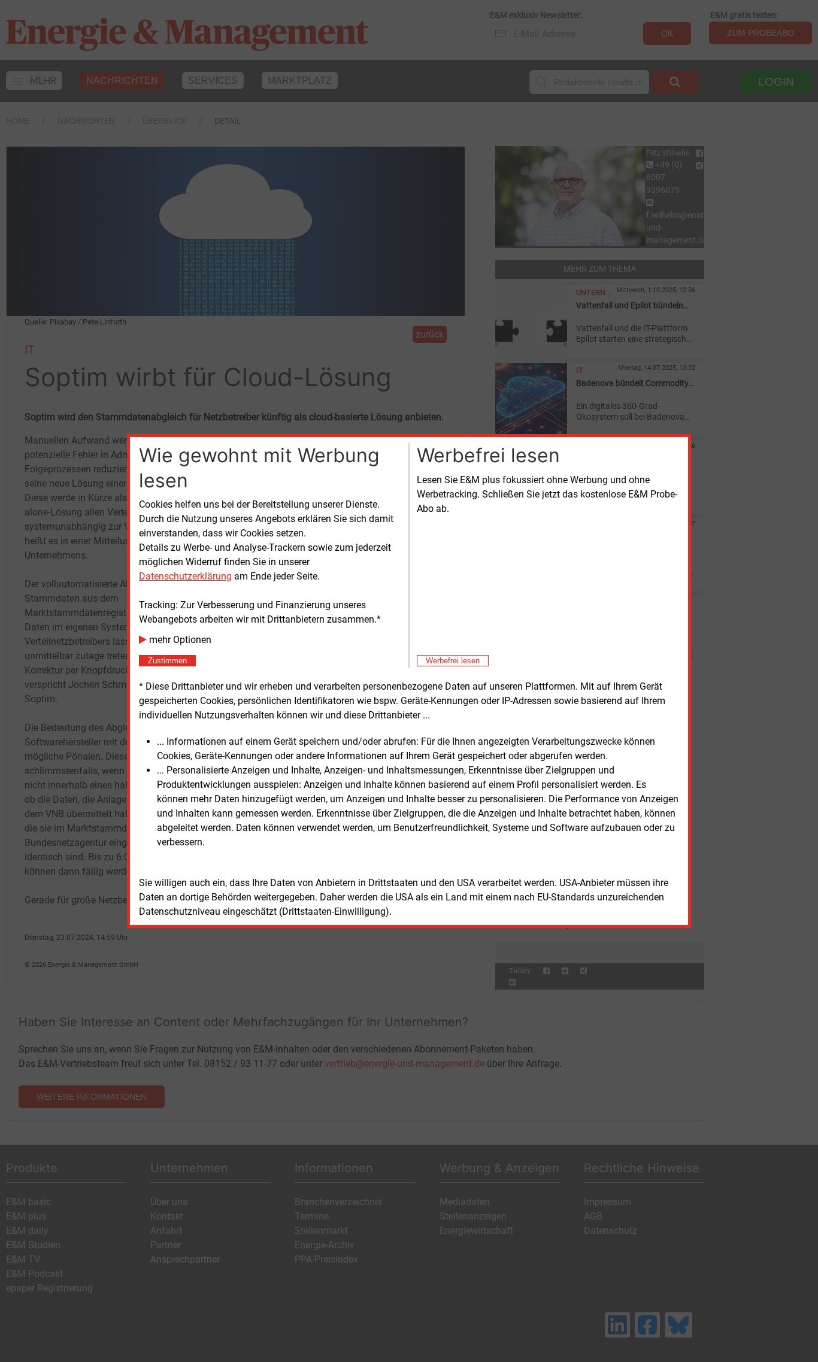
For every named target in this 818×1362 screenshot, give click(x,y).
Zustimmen (167, 660)
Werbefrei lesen (452, 660)
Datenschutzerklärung (185, 576)
